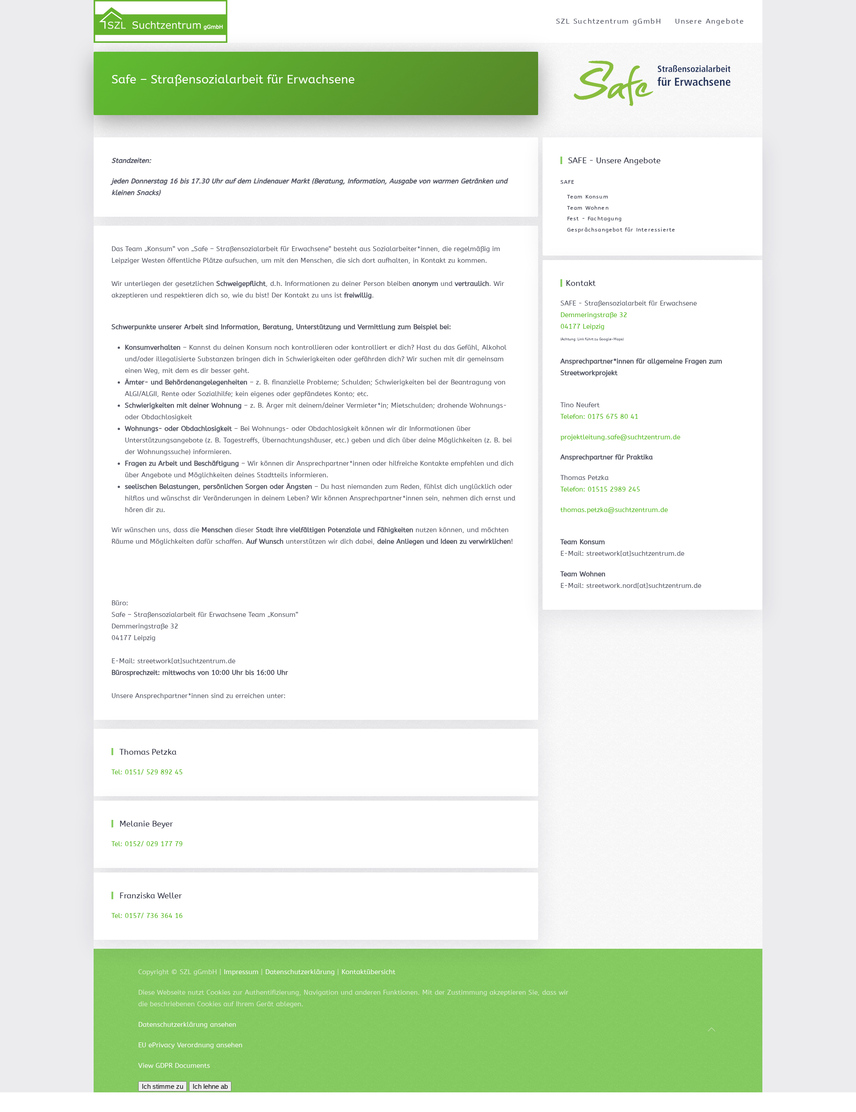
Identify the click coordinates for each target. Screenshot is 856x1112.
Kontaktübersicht (368, 972)
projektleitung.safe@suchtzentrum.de (620, 437)
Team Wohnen (588, 208)
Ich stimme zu (162, 1086)
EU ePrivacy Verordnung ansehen (190, 1045)
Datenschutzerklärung (300, 972)
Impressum (241, 972)
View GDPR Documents (174, 1066)
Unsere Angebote (710, 21)
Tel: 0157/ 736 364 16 (147, 916)
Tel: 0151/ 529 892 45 (147, 772)
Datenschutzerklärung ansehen (187, 1025)
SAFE (567, 182)
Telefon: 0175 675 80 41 (599, 417)
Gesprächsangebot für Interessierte (621, 230)
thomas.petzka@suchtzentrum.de (614, 510)
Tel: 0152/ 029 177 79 (147, 844)
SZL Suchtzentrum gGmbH (609, 21)
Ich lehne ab (210, 1086)
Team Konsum (588, 197)
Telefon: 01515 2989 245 (600, 489)
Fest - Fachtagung (594, 218)
